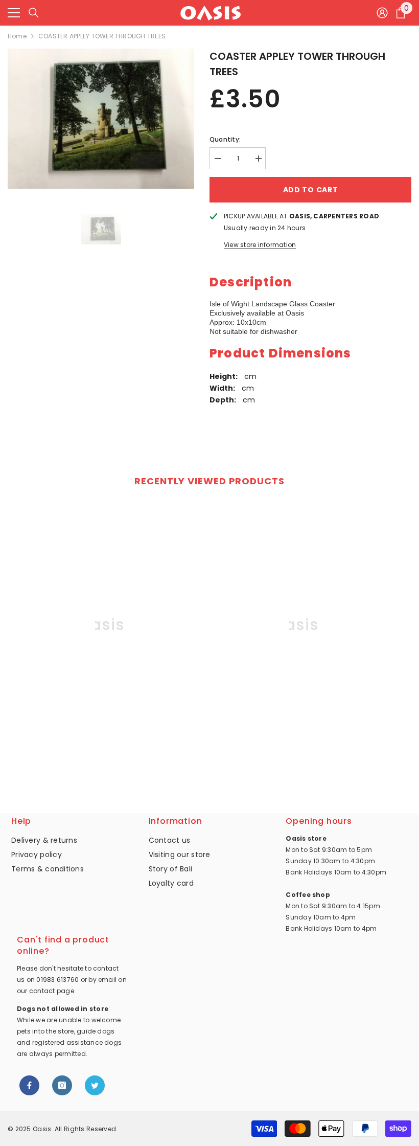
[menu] (14, 13)
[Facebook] (29, 1085)
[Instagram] (62, 1085)
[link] (101, 757)
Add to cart (310, 190)
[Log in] (382, 12)
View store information (260, 244)
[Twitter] (94, 1085)
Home (17, 36)
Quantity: (225, 139)
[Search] (34, 13)
